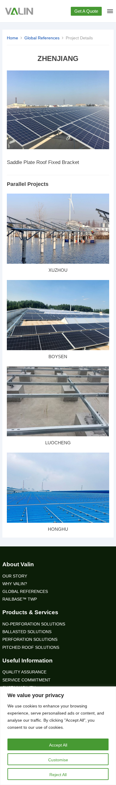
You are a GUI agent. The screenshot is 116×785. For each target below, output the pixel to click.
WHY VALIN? (14, 584)
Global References (41, 38)
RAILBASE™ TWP (19, 599)
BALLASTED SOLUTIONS (26, 632)
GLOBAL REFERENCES (25, 591)
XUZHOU (58, 270)
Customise (58, 759)
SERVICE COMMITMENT (26, 680)
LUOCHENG (58, 442)
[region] (58, 735)
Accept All (58, 745)
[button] (109, 12)
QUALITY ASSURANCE (24, 672)
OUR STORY (14, 576)
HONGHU (58, 529)
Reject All (58, 774)
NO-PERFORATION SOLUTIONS (33, 624)
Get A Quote (86, 11)
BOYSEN (57, 356)
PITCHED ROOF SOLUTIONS (30, 647)
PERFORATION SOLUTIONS (29, 639)
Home (12, 38)
